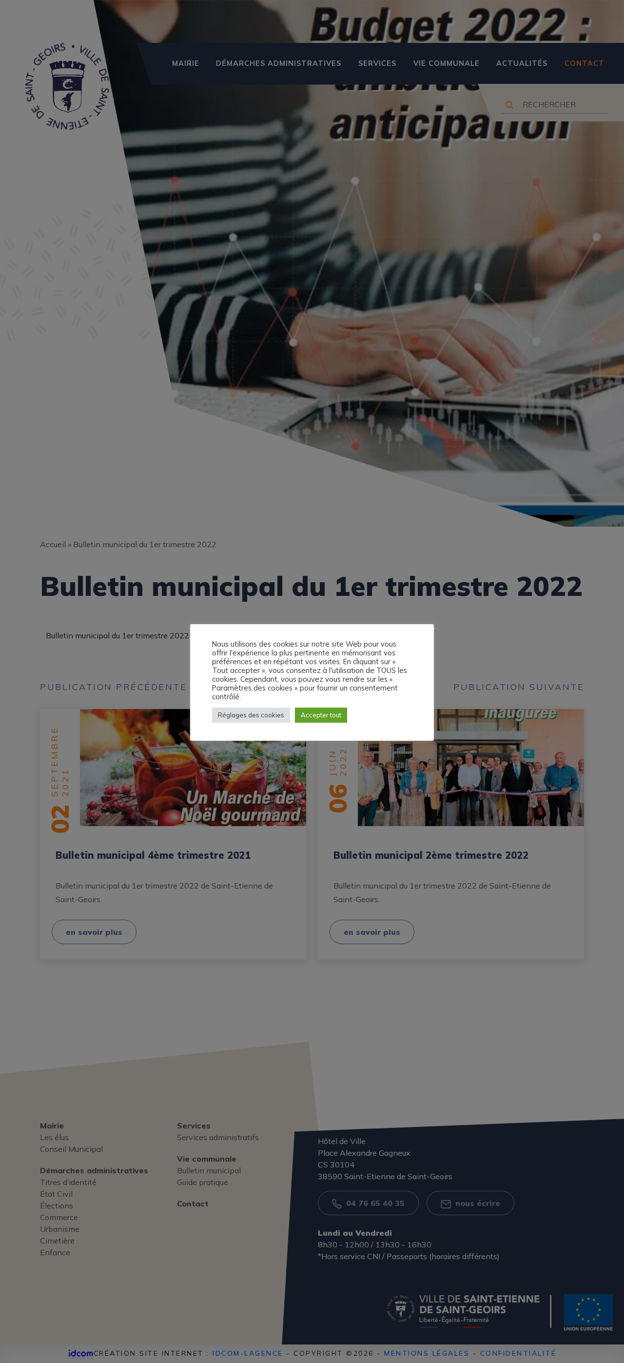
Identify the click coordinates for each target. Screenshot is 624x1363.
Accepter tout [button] (321, 715)
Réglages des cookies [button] (251, 715)
